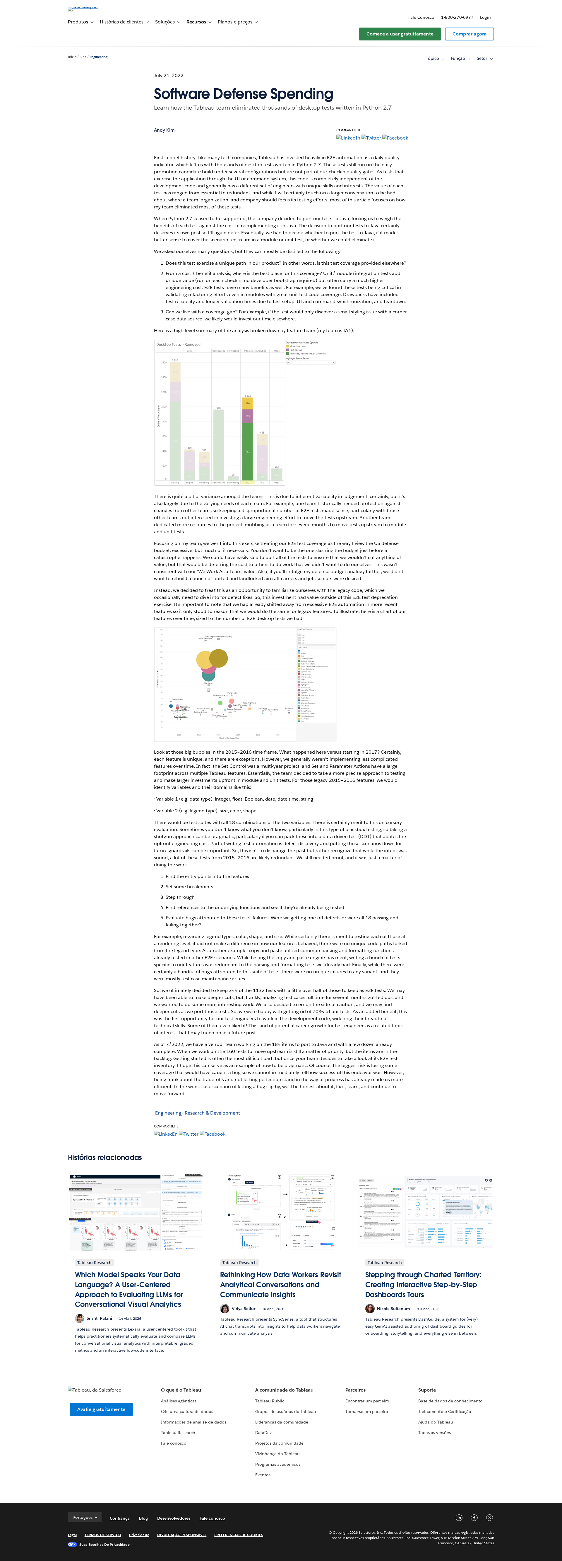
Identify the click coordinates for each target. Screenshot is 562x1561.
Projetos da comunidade (279, 1443)
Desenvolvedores (173, 1518)
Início (72, 57)
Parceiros (355, 1390)
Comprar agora (470, 34)
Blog (83, 57)
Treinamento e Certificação (444, 1411)
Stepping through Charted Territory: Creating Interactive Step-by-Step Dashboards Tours (423, 1284)
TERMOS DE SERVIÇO (103, 1534)
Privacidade (139, 1534)
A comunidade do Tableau (284, 1390)
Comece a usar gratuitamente (400, 34)
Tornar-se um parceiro (366, 1411)
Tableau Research (178, 1432)
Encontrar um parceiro (367, 1401)
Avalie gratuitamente (101, 1409)
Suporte (427, 1390)
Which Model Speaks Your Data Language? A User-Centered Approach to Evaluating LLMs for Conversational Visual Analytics (129, 1289)
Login (485, 17)
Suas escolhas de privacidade (104, 1544)
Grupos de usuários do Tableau (285, 1411)
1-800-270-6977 (457, 17)
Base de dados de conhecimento (450, 1401)
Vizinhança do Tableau (277, 1453)
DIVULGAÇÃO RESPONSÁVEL (182, 1534)
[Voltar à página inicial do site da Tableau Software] (93, 7)
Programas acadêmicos (277, 1464)
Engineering (98, 57)
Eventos (262, 1474)
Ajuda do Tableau (435, 1422)
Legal (72, 1534)
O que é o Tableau (181, 1390)
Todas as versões (434, 1432)
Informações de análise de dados (193, 1422)
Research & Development (212, 1113)
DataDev (263, 1432)
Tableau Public (269, 1401)
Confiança (120, 1518)
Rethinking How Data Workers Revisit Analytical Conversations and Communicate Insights (280, 1284)
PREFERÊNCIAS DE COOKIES (238, 1534)
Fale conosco (421, 17)
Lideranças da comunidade (281, 1422)
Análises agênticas (178, 1401)
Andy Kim (164, 130)
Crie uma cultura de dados (187, 1411)
